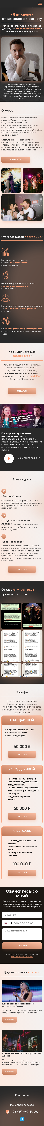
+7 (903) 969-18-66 (24, 1112)
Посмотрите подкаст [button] (28, 458)
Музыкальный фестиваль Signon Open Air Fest (21, 1054)
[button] (9, 458)
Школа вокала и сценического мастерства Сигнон (18, 1005)
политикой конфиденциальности (22, 956)
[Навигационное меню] (40, 4)
